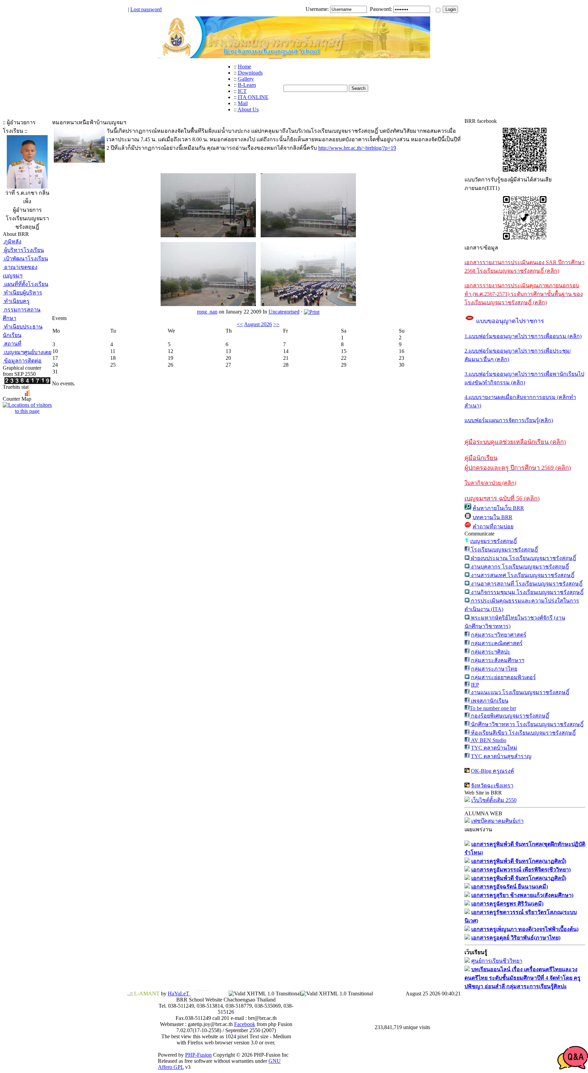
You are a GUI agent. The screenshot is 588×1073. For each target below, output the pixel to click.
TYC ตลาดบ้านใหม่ (494, 748)
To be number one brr (493, 708)
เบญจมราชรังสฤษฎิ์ (493, 541)
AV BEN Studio (488, 740)
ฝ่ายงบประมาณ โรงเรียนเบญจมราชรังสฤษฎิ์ (523, 558)
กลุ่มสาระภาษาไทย (494, 669)
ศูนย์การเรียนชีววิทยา (496, 961)
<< (240, 324)
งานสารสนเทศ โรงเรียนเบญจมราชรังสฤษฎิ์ (522, 575)
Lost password (146, 9)
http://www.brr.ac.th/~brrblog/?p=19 (357, 148)
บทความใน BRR (492, 517)
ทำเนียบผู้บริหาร (22, 292)
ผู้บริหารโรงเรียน (23, 250)
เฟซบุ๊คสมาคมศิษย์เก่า (497, 821)
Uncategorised (283, 312)
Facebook (244, 1024)
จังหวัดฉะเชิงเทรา (492, 785)
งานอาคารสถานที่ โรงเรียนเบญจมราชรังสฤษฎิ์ (526, 584)
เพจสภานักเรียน (489, 701)
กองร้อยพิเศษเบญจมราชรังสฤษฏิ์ (509, 716)
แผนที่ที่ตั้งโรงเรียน (25, 284)
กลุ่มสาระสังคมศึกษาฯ (497, 660)
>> (276, 324)
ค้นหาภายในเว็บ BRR (498, 508)
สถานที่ (12, 344)
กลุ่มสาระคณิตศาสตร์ (497, 643)
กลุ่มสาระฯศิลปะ (490, 652)
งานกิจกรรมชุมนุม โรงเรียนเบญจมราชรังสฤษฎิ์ (527, 592)
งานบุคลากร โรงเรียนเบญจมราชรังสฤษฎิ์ (519, 567)
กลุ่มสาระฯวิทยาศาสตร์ (498, 635)
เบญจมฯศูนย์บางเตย (27, 352)
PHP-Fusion (198, 1055)
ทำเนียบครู (16, 301)
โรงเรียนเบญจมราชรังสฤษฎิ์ (504, 549)
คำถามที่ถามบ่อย (493, 526)
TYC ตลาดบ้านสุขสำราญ (501, 756)
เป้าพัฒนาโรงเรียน (25, 258)
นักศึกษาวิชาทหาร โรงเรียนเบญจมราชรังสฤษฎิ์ (527, 724)
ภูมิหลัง (12, 241)
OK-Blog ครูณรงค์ (492, 771)
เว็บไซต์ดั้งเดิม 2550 (494, 800)
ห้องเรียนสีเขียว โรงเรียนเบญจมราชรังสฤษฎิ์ (523, 733)
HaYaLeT (179, 993)
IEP (475, 685)
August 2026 (258, 324)
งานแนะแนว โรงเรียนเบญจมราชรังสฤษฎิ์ (519, 692)
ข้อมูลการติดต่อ (22, 361)
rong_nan (207, 312)
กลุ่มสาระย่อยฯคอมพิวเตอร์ (503, 677)
